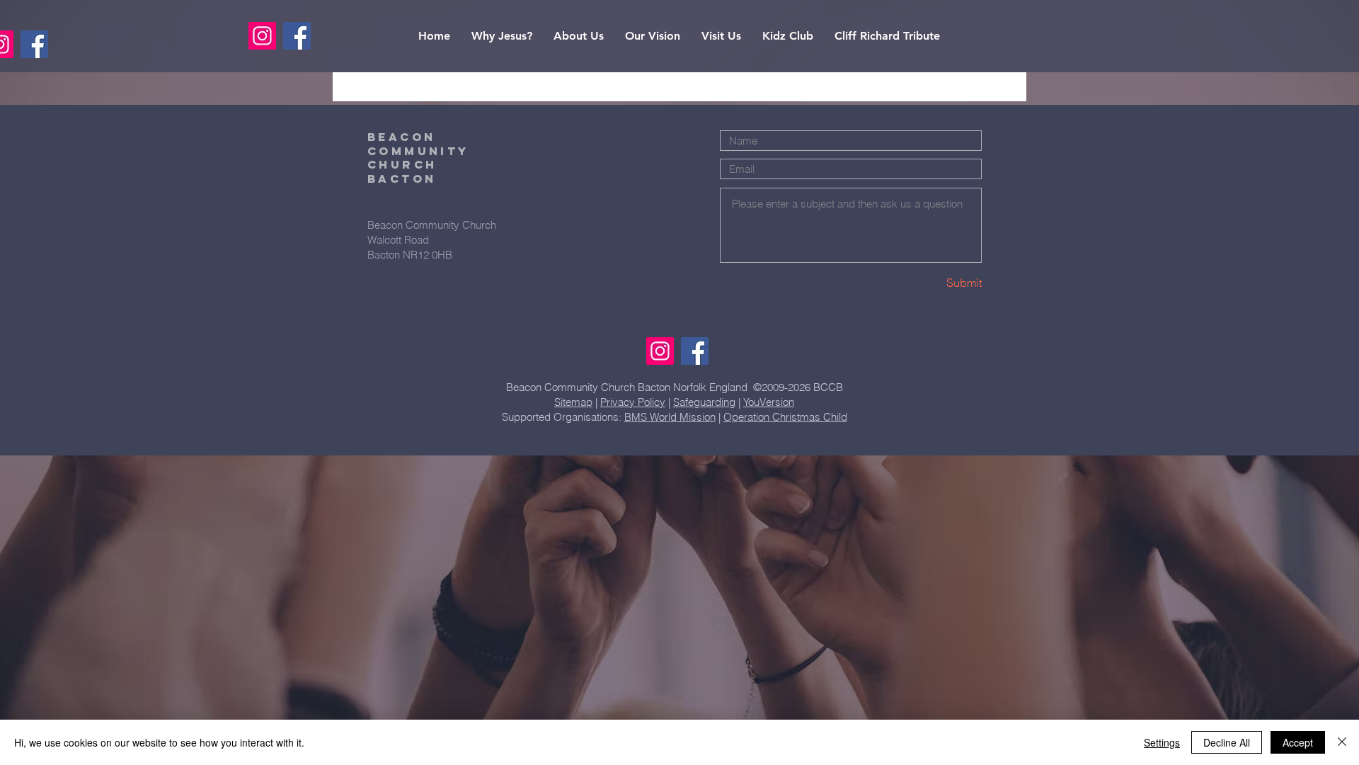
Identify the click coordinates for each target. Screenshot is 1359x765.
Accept (1298, 742)
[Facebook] (34, 44)
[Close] (1342, 742)
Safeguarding (704, 402)
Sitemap (573, 402)
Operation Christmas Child (785, 417)
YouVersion (768, 402)
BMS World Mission (670, 417)
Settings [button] (1162, 742)
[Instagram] (660, 351)
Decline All (1226, 742)
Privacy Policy (632, 402)
